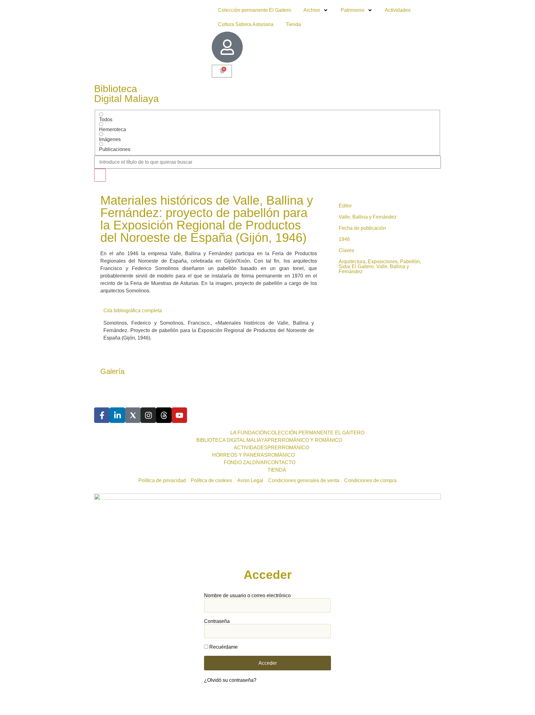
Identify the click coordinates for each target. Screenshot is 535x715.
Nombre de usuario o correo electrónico (247, 595)
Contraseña (217, 621)
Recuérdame (223, 647)
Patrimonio (352, 10)
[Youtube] (179, 415)
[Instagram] (148, 415)
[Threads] (164, 415)
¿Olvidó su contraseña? (230, 680)
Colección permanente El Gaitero (254, 10)
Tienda (293, 24)
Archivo (311, 10)
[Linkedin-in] (117, 415)
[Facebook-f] (102, 415)
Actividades (398, 10)
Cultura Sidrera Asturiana (245, 24)
